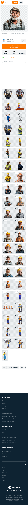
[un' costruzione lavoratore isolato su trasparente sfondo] (8, 177)
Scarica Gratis (14, 46)
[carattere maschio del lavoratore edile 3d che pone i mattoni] (8, 130)
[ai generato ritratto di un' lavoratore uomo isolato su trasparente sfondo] (8, 272)
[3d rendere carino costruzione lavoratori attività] (8, 498)
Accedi (21, 2)
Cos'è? (12, 57)
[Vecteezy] (2, 2)
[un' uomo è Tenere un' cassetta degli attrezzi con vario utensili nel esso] (8, 94)
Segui (23, 41)
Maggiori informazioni (8, 61)
